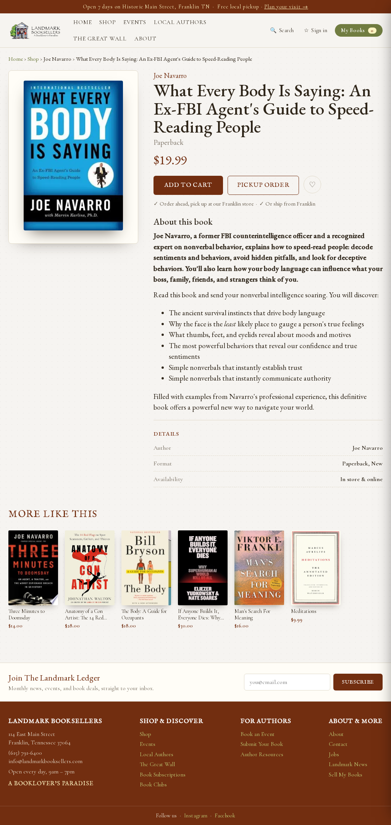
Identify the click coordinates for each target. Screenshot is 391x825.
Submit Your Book (262, 744)
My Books (357, 30)
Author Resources (262, 754)
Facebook (225, 815)
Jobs (334, 754)
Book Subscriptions (163, 774)
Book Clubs (153, 784)
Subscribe (358, 682)
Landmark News (348, 764)
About (145, 38)
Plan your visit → (286, 6)
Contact (338, 744)
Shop (107, 22)
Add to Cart (188, 185)
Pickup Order (263, 185)
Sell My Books (345, 774)
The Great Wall (100, 38)
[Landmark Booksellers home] (35, 30)
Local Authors (180, 22)
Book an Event (258, 734)
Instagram (196, 815)
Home (82, 22)
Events (134, 22)
